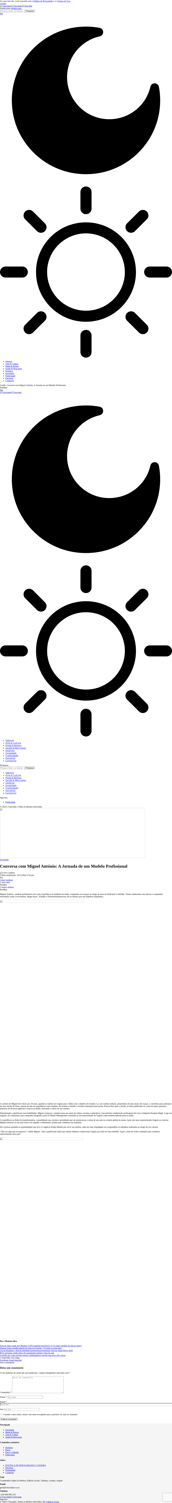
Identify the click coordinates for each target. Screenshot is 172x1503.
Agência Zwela (52, 1502)
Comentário (6, 1392)
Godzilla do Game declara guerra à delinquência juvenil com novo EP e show (33, 1355)
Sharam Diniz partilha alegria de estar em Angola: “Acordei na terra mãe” (31, 1348)
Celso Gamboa (6, 880)
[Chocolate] (16, 6)
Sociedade (4, 860)
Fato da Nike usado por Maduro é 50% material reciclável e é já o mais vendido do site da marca (41, 1346)
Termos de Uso (63, 1)
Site (1, 1409)
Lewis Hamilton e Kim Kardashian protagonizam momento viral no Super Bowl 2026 (36, 1350)
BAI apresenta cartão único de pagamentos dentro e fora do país (27, 1353)
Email (3, 1402)
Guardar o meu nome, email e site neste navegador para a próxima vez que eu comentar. (40, 1414)
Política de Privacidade (43, 1)
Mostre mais (16, 8)
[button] (3, 3)
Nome (3, 1397)
